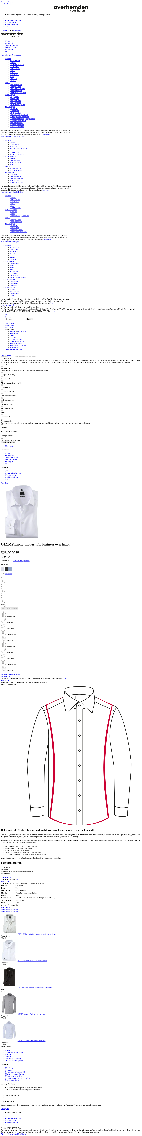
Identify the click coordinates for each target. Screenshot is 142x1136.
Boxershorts (14, 273)
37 (4, 578)
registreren (22, 331)
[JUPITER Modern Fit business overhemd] (9, 961)
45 (4, 595)
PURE (12, 77)
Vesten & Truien (15, 162)
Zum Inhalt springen (8, 2)
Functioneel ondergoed (18, 277)
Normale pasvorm (16, 91)
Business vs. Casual (12, 1080)
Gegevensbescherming (13, 20)
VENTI (12, 71)
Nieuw (7, 454)
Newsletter (9, 1068)
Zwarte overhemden (17, 125)
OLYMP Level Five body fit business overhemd (35, 987)
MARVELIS (14, 67)
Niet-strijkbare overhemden (19, 117)
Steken (12, 267)
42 (4, 589)
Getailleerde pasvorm (17, 89)
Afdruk (7, 26)
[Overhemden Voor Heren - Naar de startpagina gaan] (71, 11)
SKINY (12, 257)
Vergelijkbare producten (9, 909)
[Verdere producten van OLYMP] (10, 555)
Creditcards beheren (17, 341)
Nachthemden (15, 291)
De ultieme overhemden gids (15, 1072)
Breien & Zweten (11, 156)
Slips (11, 269)
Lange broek (14, 275)
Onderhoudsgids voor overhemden (17, 1078)
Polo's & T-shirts (11, 210)
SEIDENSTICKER (17, 65)
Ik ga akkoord (13, 1134)
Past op (7, 83)
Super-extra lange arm (17, 105)
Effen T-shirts (14, 228)
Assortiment (9, 261)
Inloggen (13, 331)
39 (4, 582)
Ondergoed (9, 462)
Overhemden (14, 111)
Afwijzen (4, 1134)
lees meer (46, 134)
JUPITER (13, 79)
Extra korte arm (15, 101)
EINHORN (14, 73)
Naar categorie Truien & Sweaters (13, 136)
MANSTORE (15, 251)
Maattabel (8, 574)
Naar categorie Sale (8, 305)
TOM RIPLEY (15, 152)
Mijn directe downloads (18, 345)
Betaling (8, 1054)
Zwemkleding (10, 279)
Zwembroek (14, 283)
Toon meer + (5, 907)
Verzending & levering (13, 1058)
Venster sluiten (6, 4)
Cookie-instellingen (12, 24)
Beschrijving (5, 674)
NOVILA (13, 253)
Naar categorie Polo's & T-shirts (12, 192)
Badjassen (13, 285)
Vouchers (8, 1056)
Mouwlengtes (10, 95)
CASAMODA (15, 69)
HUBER (13, 259)
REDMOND (14, 75)
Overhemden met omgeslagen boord (22, 119)
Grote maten (14, 109)
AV (6, 18)
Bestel (7, 1050)
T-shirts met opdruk (16, 230)
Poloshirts (13, 212)
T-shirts (12, 214)
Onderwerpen (10, 107)
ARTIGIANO (15, 61)
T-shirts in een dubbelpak (18, 232)
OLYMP (13, 63)
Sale (6, 464)
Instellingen (22, 1134)
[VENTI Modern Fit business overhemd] (9, 1014)
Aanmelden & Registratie (14, 1052)
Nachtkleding (10, 287)
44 (4, 593)
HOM (12, 255)
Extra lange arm (15, 103)
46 (4, 598)
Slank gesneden (15, 87)
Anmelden (4, 483)
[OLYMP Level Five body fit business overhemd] (9, 987)
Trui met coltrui (15, 160)
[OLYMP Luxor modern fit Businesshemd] (3, 570)
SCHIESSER (14, 247)
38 (4, 580)
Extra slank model (16, 85)
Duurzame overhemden (18, 121)
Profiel (12, 335)
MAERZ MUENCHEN (18, 148)
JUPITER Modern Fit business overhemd (32, 961)
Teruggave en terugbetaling (14, 1060)
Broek (12, 295)
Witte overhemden (16, 123)
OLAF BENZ (15, 249)
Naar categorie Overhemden (11, 55)
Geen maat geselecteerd (10, 608)
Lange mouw (14, 97)
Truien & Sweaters (11, 458)
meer (65, 678)
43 (4, 591)
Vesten (12, 164)
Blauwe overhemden (17, 127)
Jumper (12, 158)
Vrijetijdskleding (15, 113)
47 (4, 600)
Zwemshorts (14, 281)
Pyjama (12, 289)
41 (4, 587)
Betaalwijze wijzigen (17, 339)
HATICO (13, 81)
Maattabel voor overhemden (15, 1074)
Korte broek (14, 271)
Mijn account (14, 333)
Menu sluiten (9, 327)
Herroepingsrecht (11, 22)
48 (4, 602)
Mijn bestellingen (16, 343)
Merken (8, 59)
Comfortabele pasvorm (18, 93)
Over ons (8, 1070)
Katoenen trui (14, 180)
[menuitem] (73, 19)
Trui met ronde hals (16, 178)
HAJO (12, 150)
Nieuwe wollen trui (16, 182)
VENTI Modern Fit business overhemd (31, 1014)
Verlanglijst (14, 347)
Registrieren (5, 30)
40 (4, 584)
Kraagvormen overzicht (13, 1076)
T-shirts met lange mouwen (19, 216)
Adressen (13, 337)
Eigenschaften (15, 674)
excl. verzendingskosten (21, 561)
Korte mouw (14, 99)
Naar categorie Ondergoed (10, 241)
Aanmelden (17, 30)
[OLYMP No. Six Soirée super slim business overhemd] (9, 934)
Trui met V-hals (15, 176)
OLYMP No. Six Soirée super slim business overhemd (37, 934)
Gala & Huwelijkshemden (19, 115)
